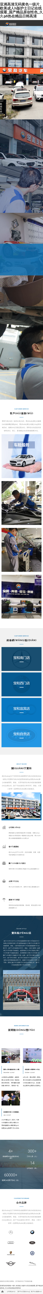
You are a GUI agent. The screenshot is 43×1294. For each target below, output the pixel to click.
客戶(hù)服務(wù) (36, 1291)
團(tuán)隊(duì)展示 (17, 863)
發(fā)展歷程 (14, 847)
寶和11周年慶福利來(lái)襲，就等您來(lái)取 (16, 1069)
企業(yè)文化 (14, 881)
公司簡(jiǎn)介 (15, 827)
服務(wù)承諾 (14, 900)
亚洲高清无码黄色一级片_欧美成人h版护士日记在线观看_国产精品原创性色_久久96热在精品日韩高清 (21, 10)
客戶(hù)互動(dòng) (24, 1291)
